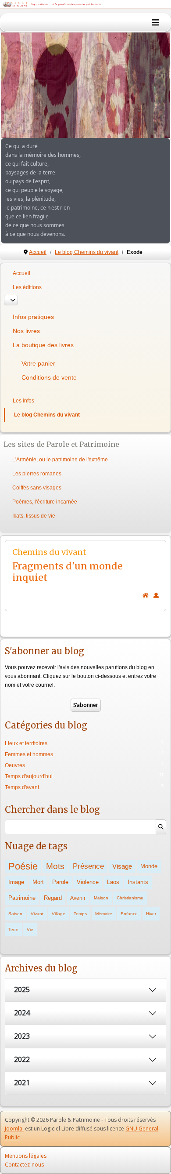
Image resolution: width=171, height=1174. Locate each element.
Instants (138, 882)
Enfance (129, 913)
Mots (55, 866)
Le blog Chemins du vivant (47, 415)
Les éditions (27, 287)
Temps (80, 913)
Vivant (37, 913)
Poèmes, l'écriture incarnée (44, 502)
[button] (143, 85)
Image (16, 882)
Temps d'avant (22, 787)
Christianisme (130, 897)
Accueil (21, 273)
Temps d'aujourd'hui (29, 776)
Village (58, 913)
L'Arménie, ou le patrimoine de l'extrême (60, 460)
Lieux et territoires (26, 743)
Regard (53, 898)
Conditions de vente (49, 377)
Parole (60, 882)
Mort (38, 882)
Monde (148, 866)
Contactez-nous (24, 1164)
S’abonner (85, 705)
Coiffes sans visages (36, 488)
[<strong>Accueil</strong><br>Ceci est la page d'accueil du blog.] (145, 595)
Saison (15, 913)
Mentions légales (25, 1156)
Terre (13, 929)
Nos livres (26, 330)
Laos (113, 882)
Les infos (23, 401)
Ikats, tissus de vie (33, 516)
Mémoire (103, 913)
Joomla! (14, 1128)
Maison (101, 897)
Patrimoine (22, 898)
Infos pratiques (33, 316)
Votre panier (38, 363)
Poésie (23, 866)
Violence (88, 882)
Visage (122, 866)
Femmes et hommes (29, 754)
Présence (88, 866)
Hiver (151, 913)
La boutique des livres (43, 344)
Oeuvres (15, 765)
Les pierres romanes (36, 474)
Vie (30, 929)
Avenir (78, 898)
